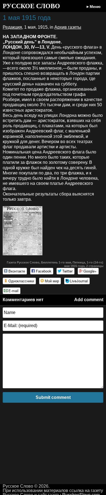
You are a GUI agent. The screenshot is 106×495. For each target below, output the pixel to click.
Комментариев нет (23, 299)
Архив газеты (67, 27)
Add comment (88, 299)
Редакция (12, 27)
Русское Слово (31, 6)
